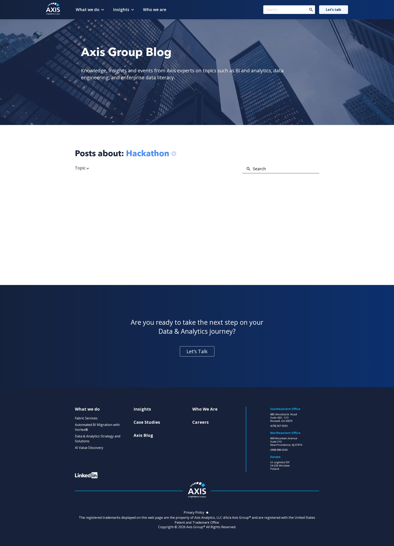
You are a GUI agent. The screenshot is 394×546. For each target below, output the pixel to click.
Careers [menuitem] (200, 422)
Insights (121, 9)
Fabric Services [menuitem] (86, 418)
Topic (81, 168)
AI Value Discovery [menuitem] (89, 447)
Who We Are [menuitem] (205, 409)
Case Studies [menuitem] (147, 422)
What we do (87, 9)
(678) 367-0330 (278, 425)
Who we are (154, 9)
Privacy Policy (194, 512)
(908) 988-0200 (278, 449)
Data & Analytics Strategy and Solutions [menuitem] (97, 438)
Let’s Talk (197, 351)
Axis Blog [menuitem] (143, 435)
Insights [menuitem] (142, 409)
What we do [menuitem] (87, 409)
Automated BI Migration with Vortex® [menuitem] (97, 427)
